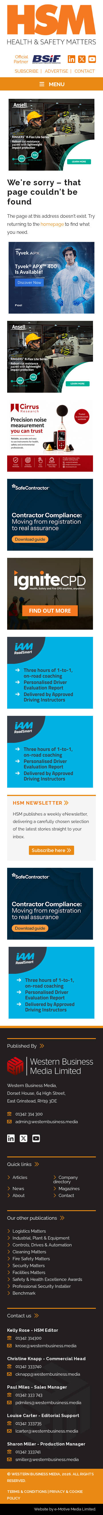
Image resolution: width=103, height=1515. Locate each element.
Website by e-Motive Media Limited (64, 1509)
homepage (52, 224)
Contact (85, 71)
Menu (57, 84)
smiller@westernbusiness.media (47, 1459)
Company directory (65, 1179)
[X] (82, 59)
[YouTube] (92, 59)
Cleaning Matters (29, 1251)
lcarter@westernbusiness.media (46, 1431)
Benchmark (24, 1293)
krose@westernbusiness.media (45, 1345)
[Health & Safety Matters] (51, 24)
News (18, 1188)
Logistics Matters (29, 1231)
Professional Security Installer (42, 1286)
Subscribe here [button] (48, 850)
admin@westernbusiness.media (46, 1121)
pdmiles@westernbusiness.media (48, 1402)
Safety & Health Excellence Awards (47, 1279)
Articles (20, 1177)
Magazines (69, 1188)
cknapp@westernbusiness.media (47, 1374)
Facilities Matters (29, 1272)
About (19, 1195)
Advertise (56, 71)
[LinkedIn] (71, 59)
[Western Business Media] (50, 1074)
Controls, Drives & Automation (42, 1245)
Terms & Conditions (27, 1491)
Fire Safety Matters (31, 1258)
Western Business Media (35, 1474)
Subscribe (26, 71)
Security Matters (29, 1265)
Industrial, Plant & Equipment (41, 1238)
